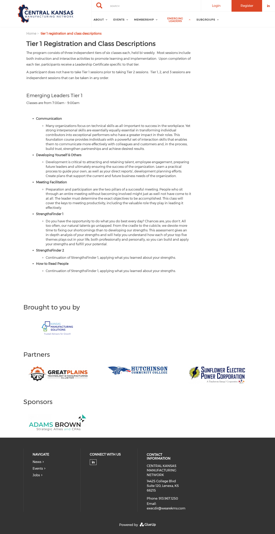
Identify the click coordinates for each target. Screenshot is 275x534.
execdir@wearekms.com (166, 508)
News (37, 462)
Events (38, 468)
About (99, 19)
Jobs (36, 475)
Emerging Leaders (175, 20)
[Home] (45, 13)
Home (31, 33)
